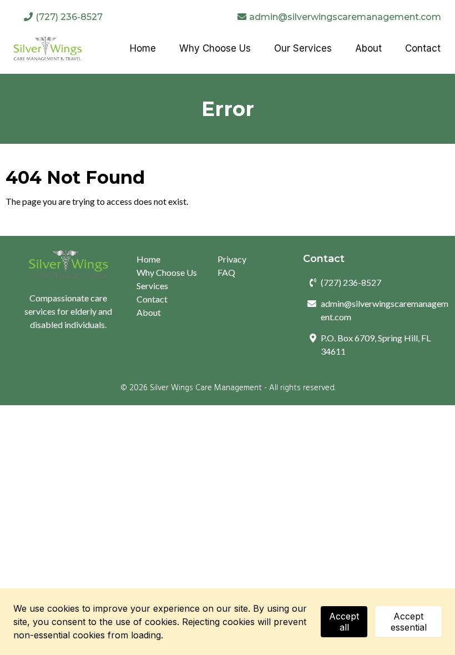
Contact (152, 299)
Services (152, 285)
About (148, 312)
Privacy (232, 259)
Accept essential (409, 622)
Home (148, 259)
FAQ (226, 272)
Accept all (344, 622)
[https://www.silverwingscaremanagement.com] (47, 48)
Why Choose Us (166, 272)
